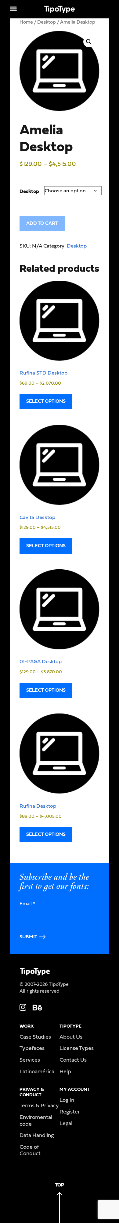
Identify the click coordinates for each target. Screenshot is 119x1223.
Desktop (46, 22)
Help (65, 1072)
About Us (71, 1037)
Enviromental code (36, 1121)
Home (26, 22)
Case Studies (35, 1037)
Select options (46, 401)
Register (70, 1112)
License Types (77, 1048)
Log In (67, 1100)
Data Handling (37, 1135)
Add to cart (42, 223)
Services (30, 1060)
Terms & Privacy (39, 1106)
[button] (88, 41)
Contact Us (73, 1060)
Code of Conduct (30, 1150)
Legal (66, 1123)
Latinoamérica (37, 1072)
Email (27, 903)
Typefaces (32, 1048)
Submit (28, 936)
